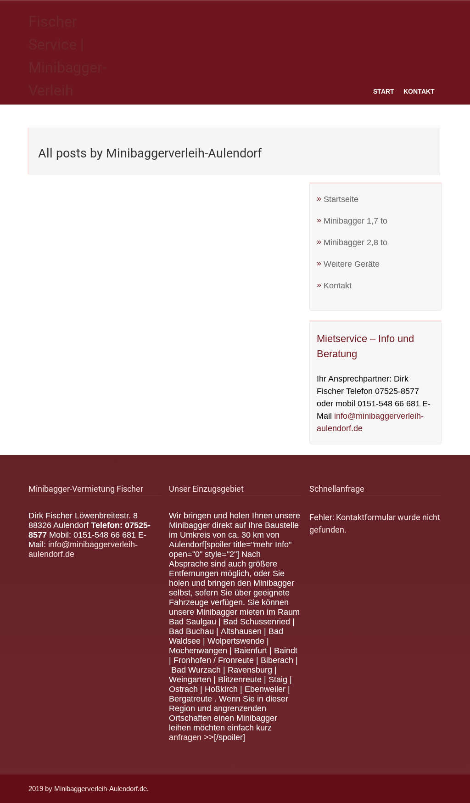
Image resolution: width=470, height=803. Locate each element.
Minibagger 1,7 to (355, 220)
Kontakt (419, 91)
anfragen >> (191, 737)
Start (383, 91)
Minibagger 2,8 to (355, 242)
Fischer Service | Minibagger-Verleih (67, 56)
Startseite (341, 199)
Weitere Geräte (352, 264)
